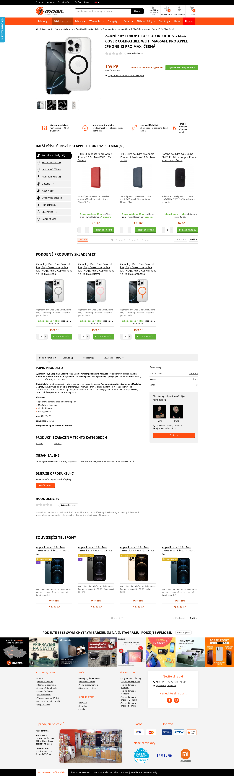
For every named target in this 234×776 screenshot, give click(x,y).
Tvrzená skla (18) (51, 162)
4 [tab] (122, 240)
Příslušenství (61, 21)
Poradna (39, 2)
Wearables (95, 21)
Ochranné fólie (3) (52, 169)
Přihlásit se (104, 515)
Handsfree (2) (49, 204)
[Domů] (36, 29)
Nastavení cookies (87, 688)
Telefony (43, 21)
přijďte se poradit (182, 131)
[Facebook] (169, 700)
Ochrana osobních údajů (48, 701)
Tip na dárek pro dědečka (128, 692)
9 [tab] (138, 240)
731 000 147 (170, 425)
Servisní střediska (45, 691)
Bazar (177, 21)
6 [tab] (129, 240)
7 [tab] (132, 240)
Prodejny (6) (63, 2)
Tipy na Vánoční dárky (131, 678)
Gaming (164, 21)
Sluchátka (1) (49, 211)
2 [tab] (116, 240)
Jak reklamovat (44, 694)
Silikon (195, 379)
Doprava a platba (45, 681)
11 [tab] (145, 240)
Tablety (79, 21)
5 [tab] (125, 240)
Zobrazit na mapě (44, 743)
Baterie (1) (47, 183)
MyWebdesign (151, 772)
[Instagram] (176, 700)
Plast (196, 384)
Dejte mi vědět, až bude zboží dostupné (126, 75)
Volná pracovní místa (88, 685)
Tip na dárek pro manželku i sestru (129, 698)
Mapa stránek (43, 704)
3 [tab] (119, 240)
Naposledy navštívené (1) (53, 772)
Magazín (51, 2)
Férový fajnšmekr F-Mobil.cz (92, 678)
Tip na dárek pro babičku (128, 686)
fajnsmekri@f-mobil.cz (165, 428)
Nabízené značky (87, 681)
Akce (188, 21)
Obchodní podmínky (46, 685)
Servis (82, 709)
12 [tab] (148, 240)
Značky (78, 2)
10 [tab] (142, 240)
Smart (127, 21)
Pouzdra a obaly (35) (53, 155)
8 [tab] (135, 240)
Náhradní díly (145, 21)
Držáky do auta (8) (52, 197)
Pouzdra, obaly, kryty (63, 29)
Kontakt (87, 2)
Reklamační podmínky (47, 688)
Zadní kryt (193, 373)
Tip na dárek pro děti (130, 681)
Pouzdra (39, 443)
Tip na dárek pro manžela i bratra (128, 704)
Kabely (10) (48, 190)
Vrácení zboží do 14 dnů (48, 698)
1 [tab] (112, 240)
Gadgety (113, 21)
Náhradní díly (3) (51, 176)
